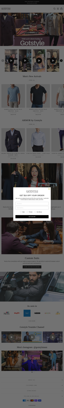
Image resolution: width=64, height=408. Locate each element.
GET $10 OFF (32, 216)
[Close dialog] (49, 189)
